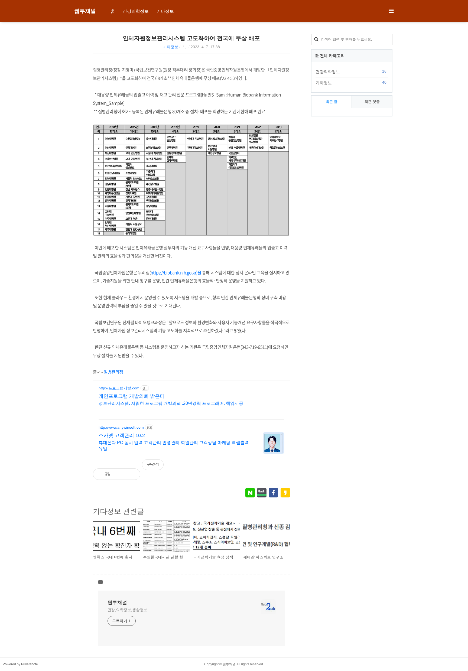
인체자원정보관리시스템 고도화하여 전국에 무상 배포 (191, 38)
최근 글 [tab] (331, 102)
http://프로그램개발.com (119, 388)
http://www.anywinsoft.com (121, 427)
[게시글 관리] (132, 474)
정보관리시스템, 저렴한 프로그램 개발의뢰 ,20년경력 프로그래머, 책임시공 (171, 403)
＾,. (184, 47)
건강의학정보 (136, 11)
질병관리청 (113, 372)
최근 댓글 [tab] (372, 102)
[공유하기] (120, 474)
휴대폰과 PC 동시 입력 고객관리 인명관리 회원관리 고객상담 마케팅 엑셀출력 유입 (174, 445)
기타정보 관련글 (118, 511)
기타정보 (165, 11)
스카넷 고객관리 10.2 (122, 435)
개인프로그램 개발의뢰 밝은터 (132, 396)
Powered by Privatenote (20, 664)
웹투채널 (85, 11)
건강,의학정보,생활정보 (127, 610)
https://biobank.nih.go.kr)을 (176, 272)
